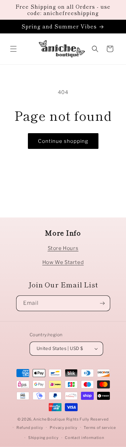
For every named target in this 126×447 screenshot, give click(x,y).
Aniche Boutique (49, 419)
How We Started (63, 262)
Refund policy (29, 427)
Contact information (84, 437)
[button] (13, 48)
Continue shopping (63, 141)
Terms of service (100, 427)
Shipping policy (43, 437)
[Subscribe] (102, 303)
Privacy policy (64, 427)
